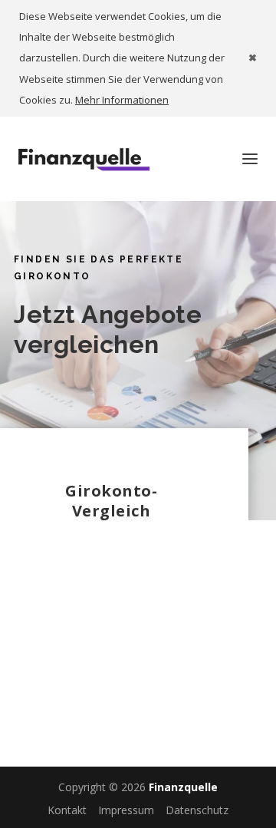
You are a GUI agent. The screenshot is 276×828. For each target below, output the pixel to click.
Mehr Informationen (122, 100)
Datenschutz (197, 810)
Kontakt (67, 810)
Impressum (126, 810)
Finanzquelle (183, 787)
